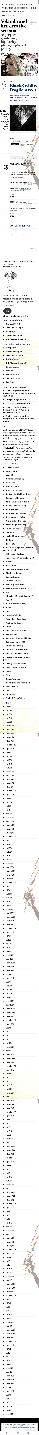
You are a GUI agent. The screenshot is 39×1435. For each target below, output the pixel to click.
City (22, 432)
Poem (27, 448)
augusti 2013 (10, 1299)
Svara (12, 196)
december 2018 (10, 1054)
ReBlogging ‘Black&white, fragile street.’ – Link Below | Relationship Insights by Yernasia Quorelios (23, 174)
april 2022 (9, 901)
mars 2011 (9, 1410)
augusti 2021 (10, 932)
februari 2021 (10, 955)
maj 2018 (8, 1081)
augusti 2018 (10, 1070)
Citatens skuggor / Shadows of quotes (17, 501)
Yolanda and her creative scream (14, 25)
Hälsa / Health (10, 544)
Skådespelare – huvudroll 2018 (15, 642)
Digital (20, 435)
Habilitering (9, 540)
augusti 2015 (10, 1207)
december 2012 (10, 1330)
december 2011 (10, 1375)
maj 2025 (9, 760)
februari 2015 (10, 1230)
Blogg (10, 433)
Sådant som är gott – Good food (16, 630)
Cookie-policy (33, 1427)
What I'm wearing (11, 694)
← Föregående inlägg (17, 158)
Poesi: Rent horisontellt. (13, 378)
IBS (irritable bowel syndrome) (15, 554)
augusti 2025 (10, 748)
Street (6, 126)
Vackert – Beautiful (12, 686)
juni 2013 (8, 1307)
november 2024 (10, 783)
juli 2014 (8, 1257)
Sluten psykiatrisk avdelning (14, 645)
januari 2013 (9, 1326)
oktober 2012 (10, 1337)
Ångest (16, 459)
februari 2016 (10, 1184)
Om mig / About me (8, 15)
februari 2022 (10, 909)
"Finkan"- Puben (10, 382)
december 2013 (10, 1284)
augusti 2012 (10, 1345)
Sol (18, 451)
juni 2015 (8, 1215)
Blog (7, 433)
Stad (25, 451)
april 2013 (9, 1314)
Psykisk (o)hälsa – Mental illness (16, 619)
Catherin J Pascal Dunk (13, 403)
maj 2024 (9, 806)
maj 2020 (9, 989)
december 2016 (10, 1146)
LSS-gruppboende (22, 442)
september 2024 (11, 790)
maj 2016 (8, 1173)
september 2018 (11, 1066)
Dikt (23, 435)
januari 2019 (9, 1050)
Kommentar (31, 248)
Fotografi (5, 116)
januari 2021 (9, 959)
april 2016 (9, 1177)
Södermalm (28, 454)
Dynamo (29, 435)
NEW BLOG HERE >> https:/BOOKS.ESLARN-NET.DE (20, 189)
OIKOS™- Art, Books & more (18, 182)
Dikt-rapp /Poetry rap (25, 4)
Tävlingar (8, 671)
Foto (8, 438)
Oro (25, 444)
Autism (10, 430)
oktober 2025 (10, 741)
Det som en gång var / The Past (15, 517)
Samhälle (8, 626)
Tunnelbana (24, 457)
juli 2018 (8, 1073)
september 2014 (11, 1249)
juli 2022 (8, 890)
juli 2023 (8, 844)
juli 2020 (8, 982)
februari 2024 (10, 817)
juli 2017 (8, 1119)
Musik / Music (10, 600)
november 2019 (10, 1012)
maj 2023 (9, 852)
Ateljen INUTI (10, 475)
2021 (4, 430)
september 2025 (11, 744)
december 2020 (10, 962)
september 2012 (11, 1341)
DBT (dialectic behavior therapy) (16, 505)
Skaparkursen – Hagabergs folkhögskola (18, 638)
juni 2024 (9, 802)
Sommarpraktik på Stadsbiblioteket (17, 649)
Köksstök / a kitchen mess (14, 573)
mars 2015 (9, 1226)
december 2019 (10, 1008)
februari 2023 (10, 863)
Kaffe (30, 439)
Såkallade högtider (11, 634)
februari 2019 (10, 1047)
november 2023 (10, 829)
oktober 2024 (10, 787)
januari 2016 (9, 1188)
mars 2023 (9, 859)
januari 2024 (10, 821)
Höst (27, 439)
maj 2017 (8, 1127)
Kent (34, 439)
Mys (6, 444)
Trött (15, 457)
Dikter (25, 435)
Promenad (9, 451)
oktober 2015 (10, 1200)
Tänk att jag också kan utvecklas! (16, 663)
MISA (4, 444)
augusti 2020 (10, 978)
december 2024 (10, 779)
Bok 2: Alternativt (8, 4)
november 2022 (10, 875)
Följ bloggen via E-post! (17, 295)
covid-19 (29, 433)
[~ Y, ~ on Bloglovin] (10, 291)
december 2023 (10, 825)
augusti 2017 (10, 1115)
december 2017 (10, 1100)
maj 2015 (8, 1219)
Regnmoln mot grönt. (12, 367)
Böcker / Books (10, 482)
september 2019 (11, 1020)
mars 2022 (9, 905)
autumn (13, 430)
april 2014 (9, 1268)
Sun (16, 454)
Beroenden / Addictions (13, 486)
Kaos (32, 439)
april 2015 (9, 1222)
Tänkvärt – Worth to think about (16, 667)
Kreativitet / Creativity (24, 100)
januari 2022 (10, 913)
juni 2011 (8, 1398)
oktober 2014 (10, 1245)
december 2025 (10, 733)
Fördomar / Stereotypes (13, 528)
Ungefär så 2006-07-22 (13, 324)
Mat (34, 442)
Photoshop (19, 448)
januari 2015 (9, 1234)
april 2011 (9, 1406)
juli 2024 (8, 798)
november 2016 (10, 1150)
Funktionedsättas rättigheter (15, 536)
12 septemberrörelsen (12, 467)
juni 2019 (8, 1031)
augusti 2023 (10, 840)
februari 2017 (10, 1138)
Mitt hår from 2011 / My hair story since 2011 (20, 596)
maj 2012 (8, 1356)
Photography (4, 121)
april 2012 (9, 1360)
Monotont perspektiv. (12, 374)
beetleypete (9, 399)
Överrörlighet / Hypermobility (15, 478)
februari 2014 (10, 1276)
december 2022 (10, 871)
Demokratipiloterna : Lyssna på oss (16, 513)
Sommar (22, 451)
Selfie (13, 451)
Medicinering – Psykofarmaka (15, 584)
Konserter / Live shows (13, 577)
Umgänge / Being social (13, 679)
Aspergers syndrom (11, 471)
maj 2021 (8, 943)
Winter (12, 460)
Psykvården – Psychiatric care (15, 623)
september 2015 (11, 1203)
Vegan (28, 457)
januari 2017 (9, 1142)
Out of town (9, 607)
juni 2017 (8, 1123)
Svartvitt (5, 129)
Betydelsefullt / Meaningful (14, 490)
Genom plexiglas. (11, 331)
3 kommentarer (34, 96)
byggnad (18, 433)
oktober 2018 (10, 1062)
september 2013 (11, 1295)
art (7, 429)
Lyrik (27, 442)
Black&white (5, 114)
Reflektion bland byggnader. (14, 335)
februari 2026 (10, 725)
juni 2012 (8, 1353)
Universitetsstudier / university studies (18, 682)
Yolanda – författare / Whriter (15, 698)
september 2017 (11, 1112)
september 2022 (11, 882)
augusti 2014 (10, 1253)
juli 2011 (8, 1395)
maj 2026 (9, 714)
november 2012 (10, 1333)
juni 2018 (8, 1077)
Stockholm (31, 450)
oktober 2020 (10, 970)
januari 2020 (10, 1005)
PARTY (8, 611)
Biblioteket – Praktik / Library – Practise (18, 494)
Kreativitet (10, 442)
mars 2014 (9, 1272)
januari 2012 (9, 1372)
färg (15, 438)
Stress (4, 454)
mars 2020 (9, 997)
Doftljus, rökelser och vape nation (16, 521)
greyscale (19, 439)
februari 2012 (10, 1368)
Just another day (11, 565)
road (6, 124)
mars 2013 (9, 1318)
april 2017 (9, 1131)
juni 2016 (8, 1169)
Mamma (31, 442)
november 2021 (10, 920)
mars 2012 (9, 1364)
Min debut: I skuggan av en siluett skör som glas (19, 8)
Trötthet (18, 457)
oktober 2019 (10, 1016)
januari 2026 (10, 729)
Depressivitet (15, 435)
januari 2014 (9, 1280)
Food (4, 439)
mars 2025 (9, 767)
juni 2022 (9, 894)
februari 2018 (10, 1093)
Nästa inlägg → (31, 158)
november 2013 (10, 1288)
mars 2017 (9, 1135)
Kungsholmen (15, 442)
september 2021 (11, 928)
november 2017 (10, 1104)
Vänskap (6, 459)
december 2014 (10, 1238)
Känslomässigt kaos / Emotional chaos (17, 569)
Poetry (5, 451)
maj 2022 (9, 897)
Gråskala (23, 439)
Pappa (27, 444)
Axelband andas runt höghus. (14, 327)
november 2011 (10, 1379)
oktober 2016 (10, 1154)
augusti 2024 (10, 794)
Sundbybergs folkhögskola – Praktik (17, 653)
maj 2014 (8, 1265)
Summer (13, 454)
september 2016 (11, 1157)
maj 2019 (8, 1035)
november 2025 (10, 737)
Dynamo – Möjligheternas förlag (16, 524)
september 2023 (11, 836)
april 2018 (9, 1085)
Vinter (32, 457)
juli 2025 (8, 752)
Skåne (15, 451)
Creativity (33, 433)
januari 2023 (10, 867)
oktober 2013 (10, 1291)
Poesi (30, 448)
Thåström (6, 457)
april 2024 (9, 809)
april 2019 (9, 1039)
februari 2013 (10, 1322)
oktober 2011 (10, 1383)
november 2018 (10, 1058)
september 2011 (11, 1387)
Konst (5, 441)
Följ (7, 310)
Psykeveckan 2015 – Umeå (14, 615)
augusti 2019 (10, 1024)
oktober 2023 (10, 832)
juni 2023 (9, 848)
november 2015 (10, 1196)
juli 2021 (8, 936)
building (14, 433)
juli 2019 (8, 1027)
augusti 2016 (10, 1161)
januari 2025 (10, 775)
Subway (8, 454)
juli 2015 (8, 1211)
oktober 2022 (10, 878)
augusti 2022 (10, 886)
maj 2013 (8, 1310)
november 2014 (10, 1242)
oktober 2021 (10, 924)
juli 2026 (8, 706)
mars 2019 (9, 1043)
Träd (12, 457)
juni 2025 (9, 756)
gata (6, 119)
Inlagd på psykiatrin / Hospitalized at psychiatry (20, 558)
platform (23, 448)
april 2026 (9, 718)
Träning (8, 675)
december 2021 (10, 917)
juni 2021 (8, 940)
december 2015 (10, 1192)
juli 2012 (8, 1349)
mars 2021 (9, 951)
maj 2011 (8, 1402)
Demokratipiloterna (7, 435)
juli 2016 (8, 1165)
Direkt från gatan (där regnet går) (16, 339)
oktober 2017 (10, 1108)
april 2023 (9, 855)
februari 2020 (10, 1001)
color (25, 432)
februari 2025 (10, 771)
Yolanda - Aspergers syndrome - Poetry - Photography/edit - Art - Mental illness (20, 97)
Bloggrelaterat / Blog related (15, 498)
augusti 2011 (10, 1391)
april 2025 (9, 764)
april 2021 (9, 947)
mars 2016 (9, 1180)
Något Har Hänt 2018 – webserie (13, 12)
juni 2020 (9, 985)
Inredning (9, 561)
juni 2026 (9, 710)
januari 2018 (9, 1096)
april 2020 (9, 993)
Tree (10, 457)
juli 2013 (8, 1303)
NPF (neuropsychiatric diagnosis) (16, 603)
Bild (11, 81)
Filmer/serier (10, 532)
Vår (9, 460)
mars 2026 (9, 722)
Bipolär (17, 430)
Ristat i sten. (10, 370)
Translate (18, 266)
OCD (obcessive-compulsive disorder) (16, 444)
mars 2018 (9, 1089)
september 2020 (11, 974)
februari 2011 (10, 1414)
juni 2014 (8, 1261)
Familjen (33, 435)
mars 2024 (9, 813)
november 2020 (10, 966)
